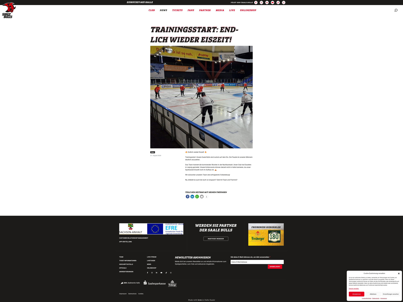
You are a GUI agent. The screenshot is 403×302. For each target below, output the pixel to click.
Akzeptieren (356, 294)
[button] (399, 273)
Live (232, 10)
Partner (205, 10)
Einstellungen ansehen (391, 294)
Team (121, 257)
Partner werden (216, 239)
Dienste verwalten (354, 288)
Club (152, 10)
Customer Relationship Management (133, 238)
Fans (191, 10)
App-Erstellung (125, 242)
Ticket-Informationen (127, 260)
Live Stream (151, 257)
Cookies (140, 294)
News (163, 10)
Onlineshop (248, 10)
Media (220, 10)
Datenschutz (375, 298)
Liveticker (151, 260)
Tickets (177, 10)
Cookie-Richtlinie (366, 298)
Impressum (383, 298)
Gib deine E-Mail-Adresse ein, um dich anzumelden (250, 257)
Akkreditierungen (126, 271)
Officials (122, 268)
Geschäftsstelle (126, 264)
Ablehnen (373, 294)
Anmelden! (275, 266)
